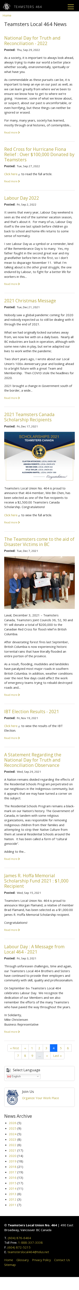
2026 (12, 1123)
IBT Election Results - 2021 (31, 711)
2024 (12, 1134)
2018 (12, 1166)
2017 (12, 1172)
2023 (12, 1139)
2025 (12, 1128)
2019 (12, 1161)
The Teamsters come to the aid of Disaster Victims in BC (39, 541)
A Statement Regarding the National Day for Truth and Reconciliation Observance (32, 760)
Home (7, 15)
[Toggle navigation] (70, 6)
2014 (12, 1188)
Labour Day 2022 (21, 198)
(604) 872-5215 (19, 1247)
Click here (10, 174)
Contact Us (62, 1260)
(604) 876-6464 (19, 1238)
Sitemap (10, 1265)
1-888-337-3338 (30, 1242)
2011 (12, 1205)
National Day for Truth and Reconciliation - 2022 (32, 40)
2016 (12, 1177)
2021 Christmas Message (30, 301)
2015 (12, 1183)
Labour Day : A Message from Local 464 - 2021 (34, 949)
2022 (12, 1145)
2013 (12, 1194)
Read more (10, 132)
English (16, 1076)
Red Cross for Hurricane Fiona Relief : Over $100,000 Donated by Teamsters (39, 154)
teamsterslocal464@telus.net (28, 1252)
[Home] (8, 6)
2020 (12, 1156)
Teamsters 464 (28, 7)
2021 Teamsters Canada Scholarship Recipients (29, 417)
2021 (12, 1150)
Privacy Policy (41, 1260)
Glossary (22, 1260)
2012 (12, 1199)
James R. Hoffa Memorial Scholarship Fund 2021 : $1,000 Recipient (36, 881)
